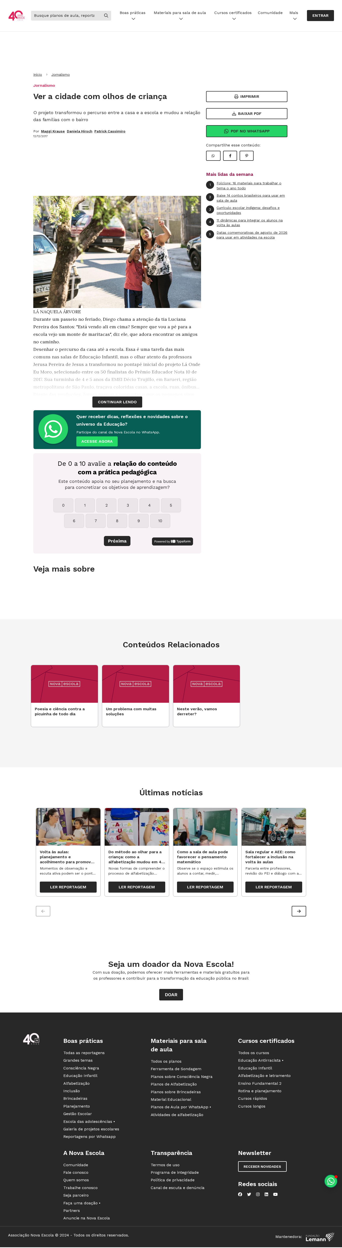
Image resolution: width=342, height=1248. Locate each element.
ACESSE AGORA (97, 441)
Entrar (320, 15)
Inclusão (71, 1090)
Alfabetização (76, 1083)
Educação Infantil (80, 1075)
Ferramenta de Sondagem (176, 1068)
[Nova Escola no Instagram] (258, 1194)
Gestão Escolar (77, 1113)
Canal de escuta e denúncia (178, 1187)
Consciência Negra (81, 1068)
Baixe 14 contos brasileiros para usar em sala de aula (247, 197)
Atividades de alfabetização (177, 1114)
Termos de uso (165, 1164)
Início (37, 74)
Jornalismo (60, 74)
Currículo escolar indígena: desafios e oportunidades (244, 210)
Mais (293, 12)
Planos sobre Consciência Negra (182, 1076)
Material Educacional (171, 1099)
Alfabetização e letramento (264, 1075)
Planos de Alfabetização (174, 1084)
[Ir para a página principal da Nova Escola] (16, 15)
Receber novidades (262, 1166)
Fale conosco (75, 1172)
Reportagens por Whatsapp (89, 1136)
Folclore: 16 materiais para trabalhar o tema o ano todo (246, 185)
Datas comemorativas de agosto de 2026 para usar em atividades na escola (248, 235)
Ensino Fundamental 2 (259, 1083)
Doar (171, 994)
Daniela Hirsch (79, 131)
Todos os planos (166, 1061)
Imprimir (249, 96)
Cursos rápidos (252, 1098)
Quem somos (76, 1180)
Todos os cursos (253, 1052)
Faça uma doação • (81, 1203)
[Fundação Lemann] (320, 1236)
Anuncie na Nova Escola (86, 1218)
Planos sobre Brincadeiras (176, 1091)
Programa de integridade (175, 1172)
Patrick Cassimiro (109, 131)
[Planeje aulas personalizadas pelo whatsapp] (330, 1181)
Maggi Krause (53, 131)
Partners (71, 1210)
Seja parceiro (76, 1195)
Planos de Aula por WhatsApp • (181, 1107)
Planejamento (76, 1106)
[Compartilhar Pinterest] (247, 156)
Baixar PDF (250, 113)
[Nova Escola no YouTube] (275, 1194)
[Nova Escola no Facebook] (240, 1194)
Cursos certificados (233, 12)
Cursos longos (251, 1106)
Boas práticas (132, 12)
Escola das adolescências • (89, 1121)
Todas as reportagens (84, 1052)
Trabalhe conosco (80, 1187)
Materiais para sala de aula (180, 12)
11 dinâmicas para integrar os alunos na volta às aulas (246, 222)
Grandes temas (78, 1060)
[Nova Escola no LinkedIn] (266, 1194)
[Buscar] (106, 15)
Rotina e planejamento (259, 1090)
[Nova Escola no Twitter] (249, 1194)
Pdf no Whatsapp (250, 131)
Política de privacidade (173, 1180)
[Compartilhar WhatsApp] (213, 156)
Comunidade (270, 12)
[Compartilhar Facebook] (230, 156)
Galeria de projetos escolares (91, 1129)
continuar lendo (117, 402)
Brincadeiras (75, 1098)
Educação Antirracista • (260, 1060)
